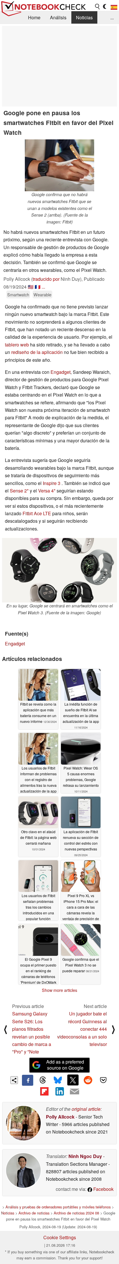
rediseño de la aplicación (37, 352)
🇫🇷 (37, 286)
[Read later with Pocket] (103, 1080)
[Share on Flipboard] (44, 1091)
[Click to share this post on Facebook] (27, 1080)
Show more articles (59, 990)
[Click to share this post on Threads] (42, 1080)
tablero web (17, 344)
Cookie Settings (59, 1237)
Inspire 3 (51, 483)
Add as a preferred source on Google (65, 1064)
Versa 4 (46, 490)
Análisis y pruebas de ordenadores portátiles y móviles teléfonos (58, 1207)
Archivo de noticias (33, 1213)
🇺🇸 (31, 286)
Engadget (60, 372)
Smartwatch (18, 294)
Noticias (84, 17)
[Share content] (14, 1080)
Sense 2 (18, 490)
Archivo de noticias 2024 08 (76, 1213)
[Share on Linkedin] (59, 1091)
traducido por (46, 279)
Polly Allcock (60, 1116)
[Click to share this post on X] (72, 1080)
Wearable (42, 294)
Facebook (103, 1189)
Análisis (58, 17)
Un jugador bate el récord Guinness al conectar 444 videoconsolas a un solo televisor (82, 1028)
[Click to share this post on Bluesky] (57, 1080)
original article (86, 1109)
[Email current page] (74, 1091)
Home (34, 17)
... (112, 17)
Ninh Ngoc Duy (85, 1156)
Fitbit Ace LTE (37, 513)
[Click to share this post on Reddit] (88, 1080)
